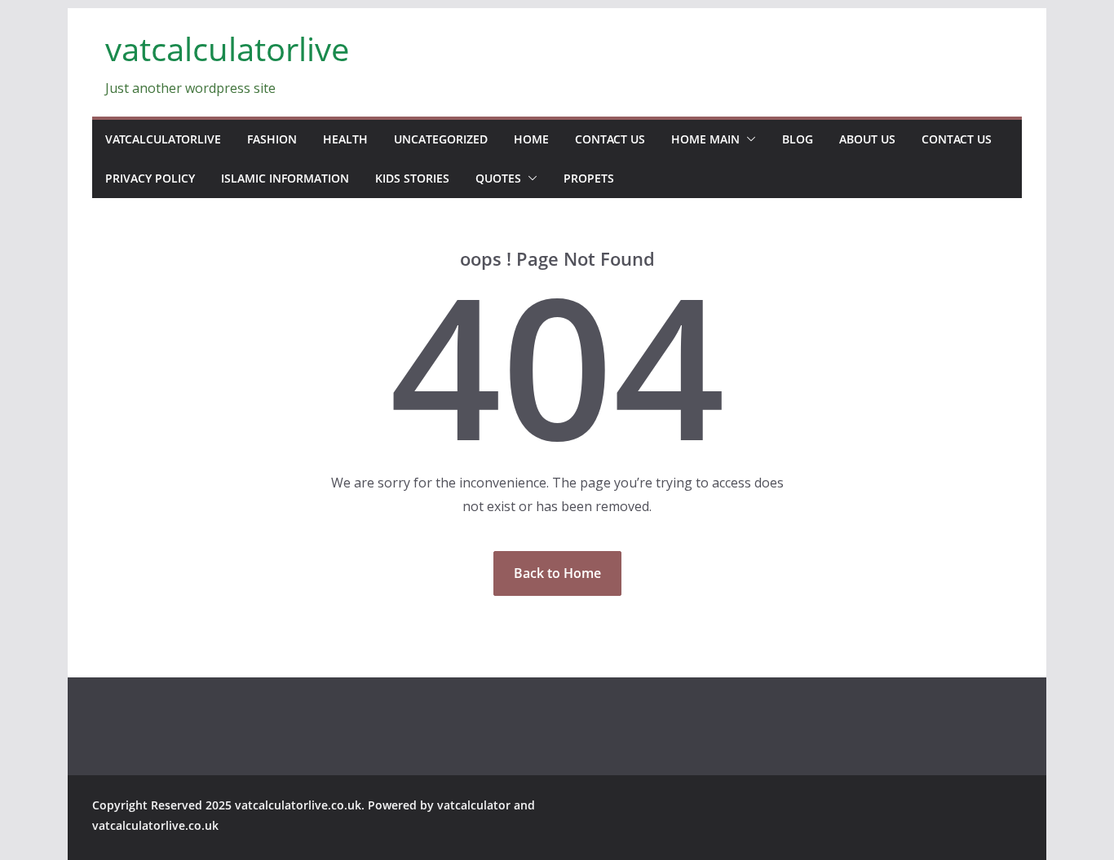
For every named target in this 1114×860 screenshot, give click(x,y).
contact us (610, 139)
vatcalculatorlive (227, 48)
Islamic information (285, 178)
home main (705, 139)
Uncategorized (441, 139)
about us (867, 139)
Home (531, 139)
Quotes (498, 178)
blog (797, 139)
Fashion (272, 139)
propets (589, 178)
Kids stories (412, 178)
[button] (748, 139)
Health (345, 139)
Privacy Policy (150, 178)
